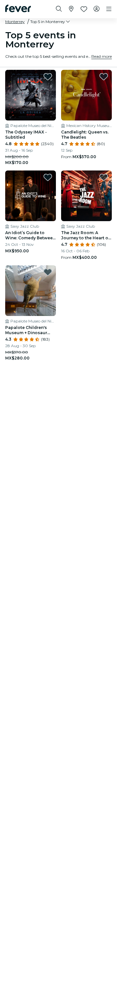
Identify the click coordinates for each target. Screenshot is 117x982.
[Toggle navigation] (109, 9)
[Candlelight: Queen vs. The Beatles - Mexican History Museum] (86, 95)
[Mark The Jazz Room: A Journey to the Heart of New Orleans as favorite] (103, 177)
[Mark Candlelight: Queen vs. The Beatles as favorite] (103, 76)
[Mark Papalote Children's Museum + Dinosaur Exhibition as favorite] (48, 272)
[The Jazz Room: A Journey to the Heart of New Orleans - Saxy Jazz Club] (86, 195)
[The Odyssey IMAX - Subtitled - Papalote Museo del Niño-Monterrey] (30, 95)
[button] (50, 22)
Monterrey (15, 21)
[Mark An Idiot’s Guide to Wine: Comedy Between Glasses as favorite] (48, 177)
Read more (101, 56)
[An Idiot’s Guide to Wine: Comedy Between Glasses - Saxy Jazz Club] (30, 195)
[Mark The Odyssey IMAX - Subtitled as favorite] (48, 76)
